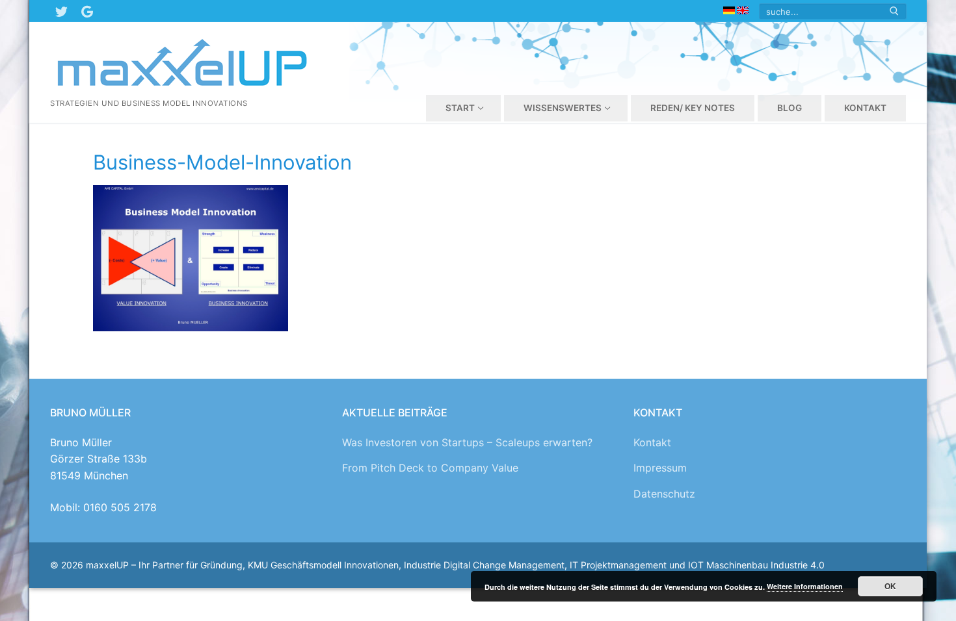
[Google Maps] (87, 11)
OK (890, 586)
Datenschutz (664, 493)
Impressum (660, 467)
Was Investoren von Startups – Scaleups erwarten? (467, 442)
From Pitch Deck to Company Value (430, 467)
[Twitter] (61, 11)
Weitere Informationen (805, 586)
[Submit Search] (894, 11)
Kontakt (652, 442)
